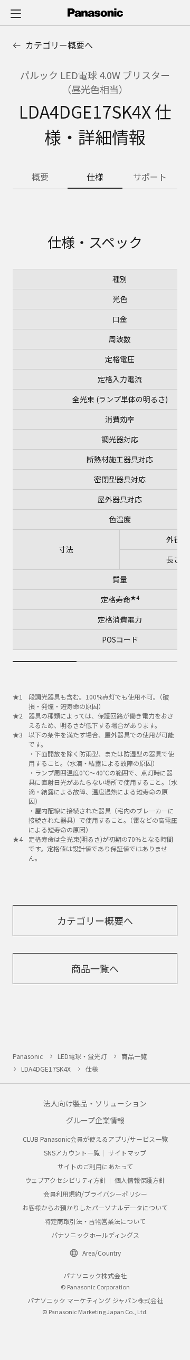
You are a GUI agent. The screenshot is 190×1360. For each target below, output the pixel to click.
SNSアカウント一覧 (72, 1152)
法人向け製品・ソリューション (95, 1103)
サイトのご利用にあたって (95, 1166)
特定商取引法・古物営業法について (95, 1221)
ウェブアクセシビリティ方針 (65, 1180)
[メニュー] (15, 13)
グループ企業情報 (95, 1120)
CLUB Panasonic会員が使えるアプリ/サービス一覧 (95, 1138)
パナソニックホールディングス (95, 1234)
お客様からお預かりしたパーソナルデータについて (95, 1207)
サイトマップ (127, 1152)
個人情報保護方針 (140, 1180)
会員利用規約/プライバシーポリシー (95, 1193)
